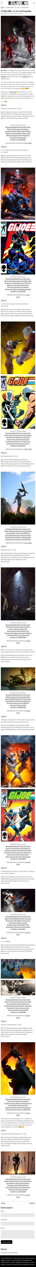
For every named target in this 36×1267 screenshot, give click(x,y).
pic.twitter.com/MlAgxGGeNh (18, 707)
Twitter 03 (4, 300)
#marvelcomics (10, 441)
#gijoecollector (25, 285)
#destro (19, 287)
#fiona (28, 697)
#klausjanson (10, 285)
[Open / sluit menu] (34, 3)
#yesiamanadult (21, 137)
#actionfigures (18, 537)
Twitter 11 (3, 1130)
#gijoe (25, 127)
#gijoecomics (21, 283)
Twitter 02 (4, 146)
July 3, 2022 (28, 449)
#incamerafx (15, 135)
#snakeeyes (25, 129)
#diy (29, 133)
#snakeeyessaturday (11, 131)
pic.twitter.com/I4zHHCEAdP (18, 1191)
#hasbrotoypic (25, 631)
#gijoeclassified (17, 289)
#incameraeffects (19, 629)
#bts (21, 135)
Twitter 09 (4, 938)
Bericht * (3, 1228)
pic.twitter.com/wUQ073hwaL (22, 539)
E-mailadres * (4, 1220)
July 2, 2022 (28, 543)
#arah (28, 127)
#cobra (27, 443)
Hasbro (3, 1260)
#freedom (19, 531)
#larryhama (28, 283)
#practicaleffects (17, 133)
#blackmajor (9, 133)
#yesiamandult (26, 857)
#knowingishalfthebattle (12, 127)
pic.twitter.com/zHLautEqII (18, 929)
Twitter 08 (4, 868)
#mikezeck (28, 850)
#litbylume (9, 135)
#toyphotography (17, 129)
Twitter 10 (3, 1021)
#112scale (21, 1107)
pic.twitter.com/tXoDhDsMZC (18, 139)
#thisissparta (25, 1004)
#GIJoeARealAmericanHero (17, 918)
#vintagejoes (26, 135)
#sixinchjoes (27, 441)
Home (2, 7)
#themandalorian (24, 1185)
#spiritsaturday (9, 537)
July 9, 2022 (28, 143)
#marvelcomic (9, 283)
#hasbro (9, 129)
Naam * (3, 1211)
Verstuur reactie (6, 1242)
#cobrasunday (9, 289)
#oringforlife (13, 137)
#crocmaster (22, 697)
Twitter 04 (4, 452)
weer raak (13, 92)
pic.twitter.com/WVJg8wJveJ (18, 445)
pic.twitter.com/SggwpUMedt (18, 859)
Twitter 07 (4, 716)
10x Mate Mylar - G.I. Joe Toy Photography (17, 7)
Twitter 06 (4, 646)
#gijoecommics (19, 441)
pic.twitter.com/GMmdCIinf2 (22, 1109)
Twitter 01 (3, 105)
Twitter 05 (3, 546)
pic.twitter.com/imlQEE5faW (18, 1012)
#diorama (25, 133)
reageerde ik (25, 76)
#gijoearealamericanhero (14, 631)
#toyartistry (22, 633)
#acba (15, 283)
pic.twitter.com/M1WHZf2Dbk (18, 637)
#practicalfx (24, 848)
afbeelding (3, 76)
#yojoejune (7, 633)
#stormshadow (21, 131)
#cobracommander (13, 1010)
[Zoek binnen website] (2, 3)
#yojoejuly (17, 285)
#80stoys (17, 635)
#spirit (14, 531)
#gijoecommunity (12, 287)
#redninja (28, 131)
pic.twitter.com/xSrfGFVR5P (18, 291)
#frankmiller (7, 1006)
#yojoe (21, 127)
